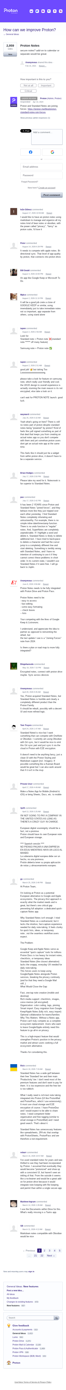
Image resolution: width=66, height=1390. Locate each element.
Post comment (51, 195)
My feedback (12, 1298)
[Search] (56, 1318)
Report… (42, 66)
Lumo (15, 1337)
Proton (16, 1362)
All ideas (11, 1294)
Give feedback (21, 1325)
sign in (31, 1271)
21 (35, 1255)
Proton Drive (19, 1341)
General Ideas (14, 1286)
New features (30, 1286)
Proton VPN (18, 1352)
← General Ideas (11, 34)
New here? (41, 188)
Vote (10, 54)
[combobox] (31, 1318)
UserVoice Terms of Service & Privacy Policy (33, 1382)
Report (49, 213)
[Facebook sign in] (30, 152)
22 (42, 1255)
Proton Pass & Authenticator (26, 1348)
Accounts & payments (23, 1329)
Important (47, 85)
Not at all (30, 85)
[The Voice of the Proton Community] (33, 11)
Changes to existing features (20, 1302)
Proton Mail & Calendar (24, 1345)
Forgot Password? (29, 182)
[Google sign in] (52, 152)
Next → (51, 1255)
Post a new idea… (15, 1290)
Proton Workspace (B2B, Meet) (27, 1356)
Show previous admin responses (35, 118)
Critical (30, 91)
